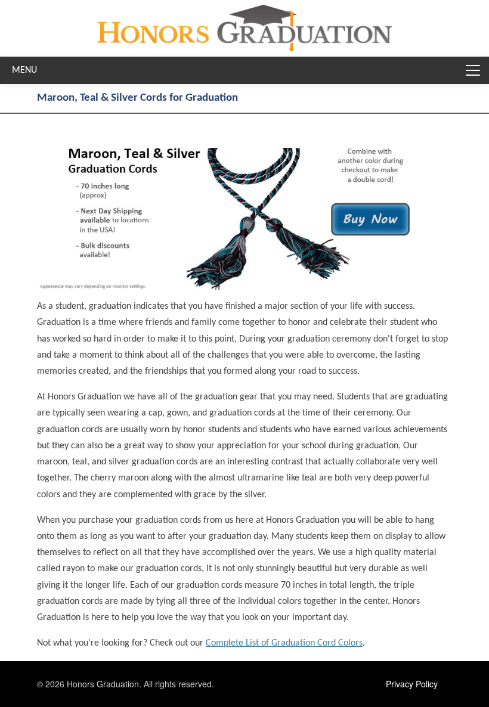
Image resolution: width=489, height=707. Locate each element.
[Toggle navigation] (473, 70)
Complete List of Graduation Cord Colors (284, 643)
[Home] (244, 14)
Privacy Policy (412, 684)
